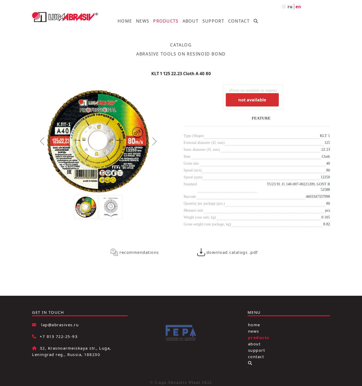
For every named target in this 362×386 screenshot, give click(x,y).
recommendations (139, 252)
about (254, 343)
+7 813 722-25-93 (59, 336)
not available (252, 100)
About (190, 21)
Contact (239, 21)
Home (125, 21)
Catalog (181, 45)
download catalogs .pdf (232, 252)
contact (256, 356)
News (142, 21)
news (253, 331)
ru (290, 7)
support (256, 350)
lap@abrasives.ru (60, 324)
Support (213, 21)
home (254, 324)
